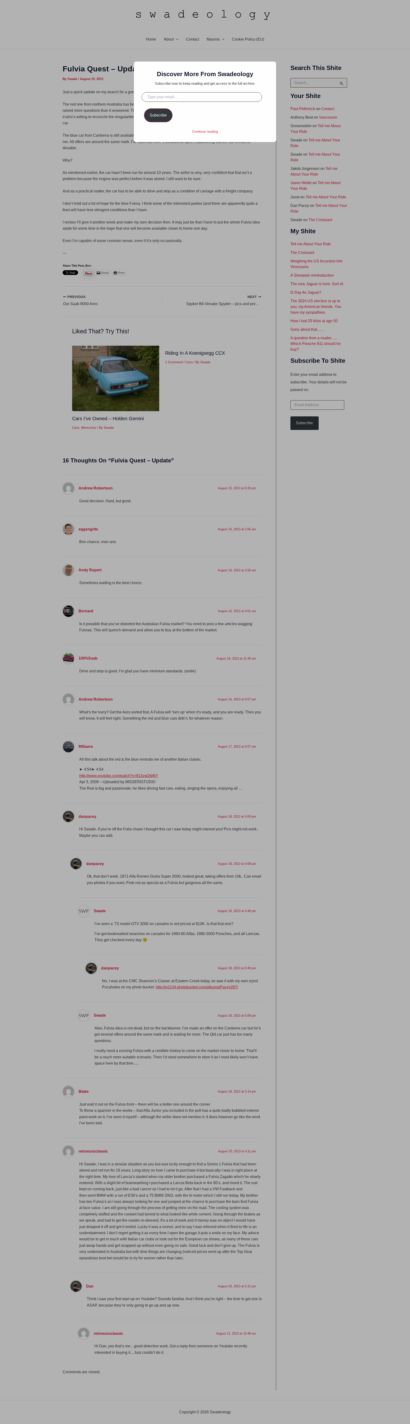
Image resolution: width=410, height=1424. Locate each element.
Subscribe (158, 115)
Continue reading (205, 131)
